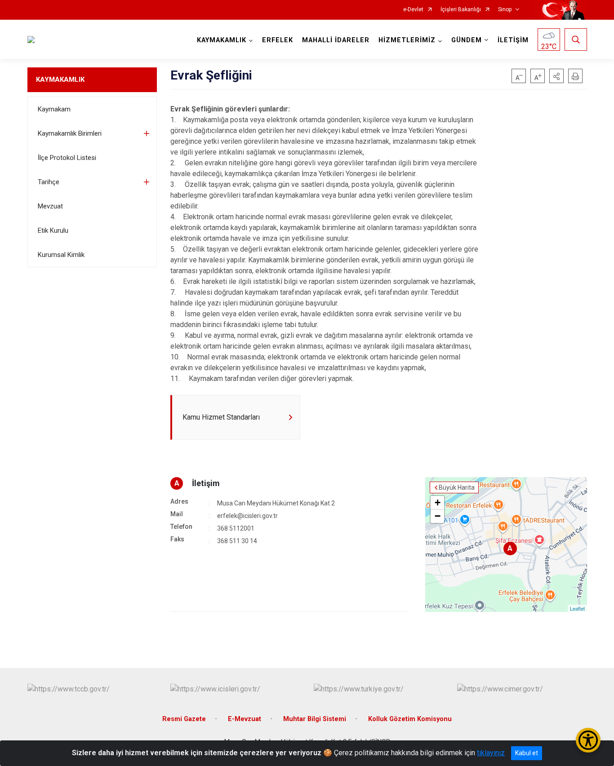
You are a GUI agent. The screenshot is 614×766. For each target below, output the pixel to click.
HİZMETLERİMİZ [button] (407, 40)
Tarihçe (48, 182)
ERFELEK (277, 40)
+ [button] (437, 502)
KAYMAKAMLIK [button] (221, 40)
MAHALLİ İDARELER (335, 40)
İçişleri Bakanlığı (460, 10)
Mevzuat (50, 206)
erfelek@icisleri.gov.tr (247, 515)
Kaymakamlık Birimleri (70, 133)
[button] (556, 76)
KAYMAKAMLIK (60, 79)
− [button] (437, 516)
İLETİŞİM (513, 40)
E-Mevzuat (244, 719)
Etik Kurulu (53, 230)
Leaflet (577, 608)
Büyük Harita (457, 487)
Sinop (505, 10)
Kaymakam (54, 109)
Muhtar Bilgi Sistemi (314, 719)
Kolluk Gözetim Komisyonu (410, 719)
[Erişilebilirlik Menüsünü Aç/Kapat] (588, 740)
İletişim (206, 483)
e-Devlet (413, 10)
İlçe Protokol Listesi (67, 158)
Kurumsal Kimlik (61, 255)
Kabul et (526, 753)
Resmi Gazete (184, 719)
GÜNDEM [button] (466, 40)
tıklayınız (491, 752)
